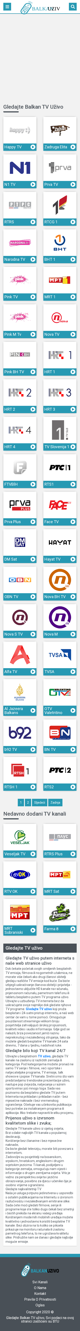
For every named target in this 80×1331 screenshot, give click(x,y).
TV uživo (44, 1056)
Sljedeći (39, 802)
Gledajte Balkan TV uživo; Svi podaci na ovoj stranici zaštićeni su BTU (40, 1319)
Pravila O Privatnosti (40, 1299)
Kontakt (40, 1294)
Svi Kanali (40, 1282)
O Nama (40, 1288)
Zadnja (55, 802)
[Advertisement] (40, 59)
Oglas (40, 1305)
